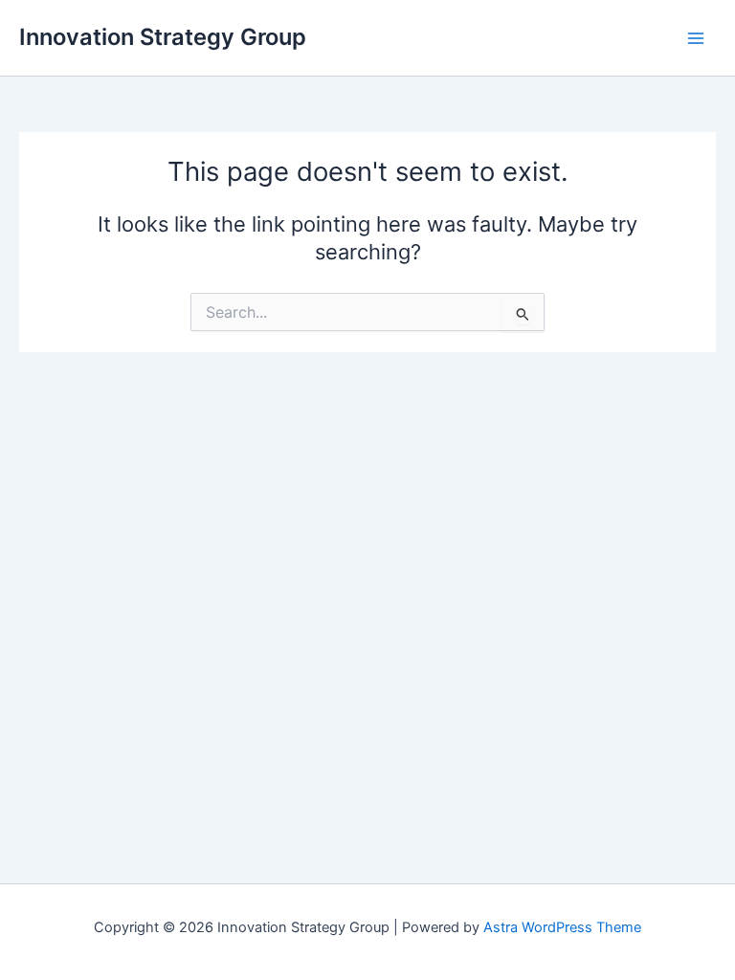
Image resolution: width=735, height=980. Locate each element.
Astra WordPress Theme (562, 927)
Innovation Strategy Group (162, 37)
